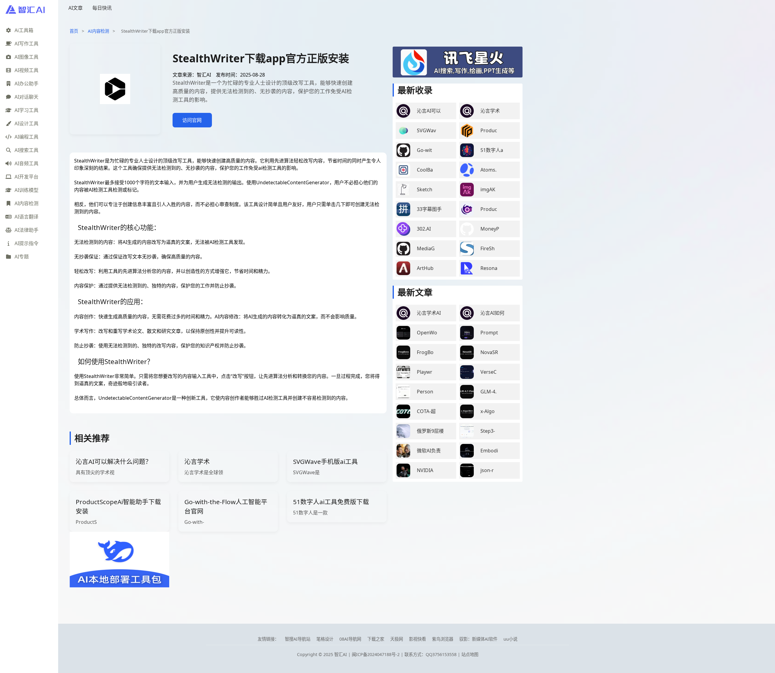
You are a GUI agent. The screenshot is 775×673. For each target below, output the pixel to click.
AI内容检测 (98, 31)
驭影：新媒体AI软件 (478, 639)
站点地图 (469, 654)
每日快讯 (102, 8)
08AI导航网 (350, 639)
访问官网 (192, 120)
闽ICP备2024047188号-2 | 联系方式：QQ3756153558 (405, 654)
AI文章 (75, 8)
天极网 (396, 639)
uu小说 (510, 639)
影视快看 (417, 639)
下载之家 (375, 639)
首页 (74, 31)
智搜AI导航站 (297, 639)
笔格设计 (324, 639)
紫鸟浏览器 (442, 639)
